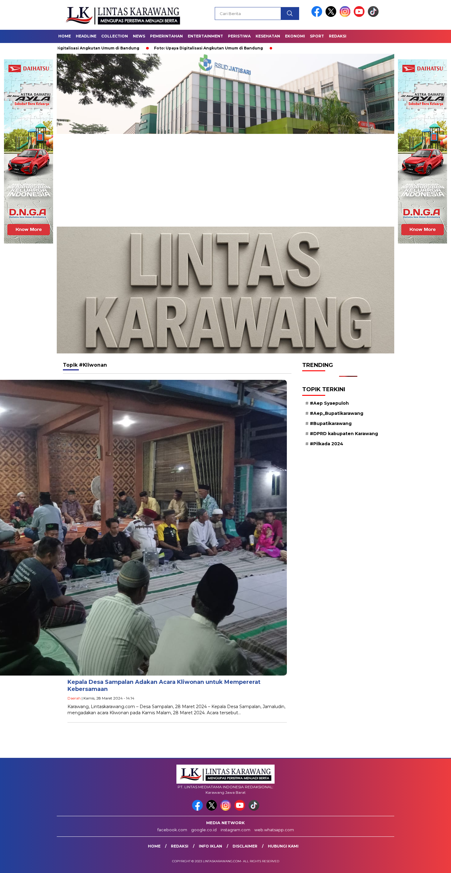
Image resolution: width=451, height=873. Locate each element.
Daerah (74, 698)
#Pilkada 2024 (326, 443)
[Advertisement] (225, 181)
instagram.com (235, 829)
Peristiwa (239, 36)
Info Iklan (210, 846)
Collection (114, 36)
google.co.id (204, 829)
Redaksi (337, 36)
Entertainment (205, 36)
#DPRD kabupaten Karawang (344, 433)
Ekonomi (295, 36)
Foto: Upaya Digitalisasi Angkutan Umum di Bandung (152, 48)
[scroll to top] (432, 863)
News (139, 36)
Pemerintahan (166, 36)
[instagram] (346, 15)
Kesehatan (268, 36)
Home (64, 36)
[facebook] (317, 15)
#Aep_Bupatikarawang (336, 413)
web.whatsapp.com (274, 829)
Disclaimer (245, 846)
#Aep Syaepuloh (329, 403)
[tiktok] (373, 15)
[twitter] (332, 15)
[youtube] (360, 15)
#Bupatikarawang (331, 423)
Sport (317, 36)
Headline (86, 36)
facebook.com (172, 829)
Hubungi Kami (283, 846)
